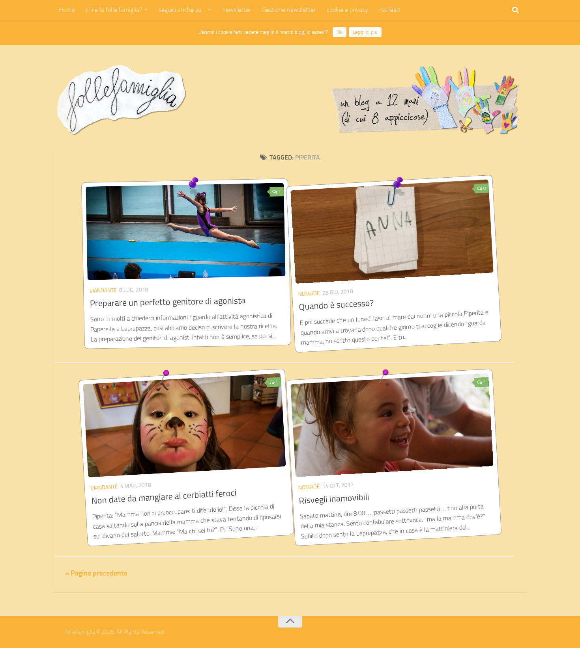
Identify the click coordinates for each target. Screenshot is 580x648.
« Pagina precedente (96, 573)
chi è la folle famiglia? (114, 9)
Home (67, 9)
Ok (339, 32)
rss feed (389, 9)
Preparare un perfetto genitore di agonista (167, 302)
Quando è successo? (336, 305)
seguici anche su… (182, 9)
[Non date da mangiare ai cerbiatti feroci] (184, 425)
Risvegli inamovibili (334, 499)
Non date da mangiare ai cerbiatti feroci (164, 497)
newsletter (236, 9)
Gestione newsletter (289, 9)
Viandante (103, 290)
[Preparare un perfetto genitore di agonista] (186, 231)
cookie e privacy (347, 9)
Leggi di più (365, 32)
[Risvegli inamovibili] (391, 425)
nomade (309, 293)
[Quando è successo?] (391, 231)
